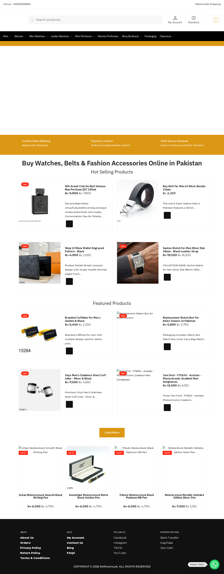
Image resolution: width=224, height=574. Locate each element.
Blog (70, 547)
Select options (175, 221)
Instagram (120, 542)
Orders (25, 542)
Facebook (120, 537)
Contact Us (75, 542)
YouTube (120, 553)
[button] (214, 564)
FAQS (71, 553)
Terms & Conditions (35, 558)
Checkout (193, 22)
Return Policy (30, 553)
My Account (175, 22)
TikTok (118, 547)
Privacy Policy (30, 547)
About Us (27, 537)
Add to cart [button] (76, 227)
